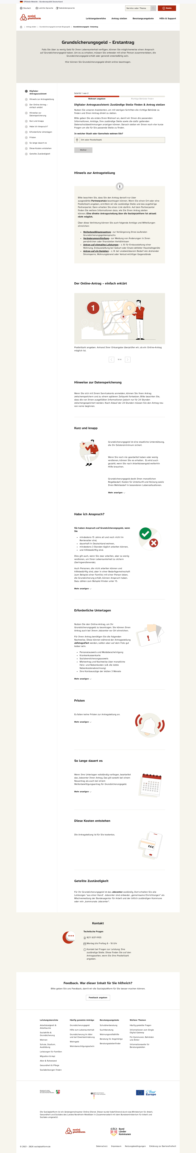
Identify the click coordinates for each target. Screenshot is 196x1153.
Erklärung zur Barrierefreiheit (162, 1146)
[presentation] (117, 492)
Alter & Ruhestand (48, 1061)
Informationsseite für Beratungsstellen (139, 1045)
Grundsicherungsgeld (79, 1025)
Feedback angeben (98, 998)
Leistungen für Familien (51, 1052)
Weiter (83, 150)
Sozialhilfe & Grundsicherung (47, 1034)
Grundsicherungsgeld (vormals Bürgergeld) (54, 27)
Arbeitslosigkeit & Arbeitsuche (48, 1026)
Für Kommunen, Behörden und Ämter (142, 1038)
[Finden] (153, 8)
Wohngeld (74, 1042)
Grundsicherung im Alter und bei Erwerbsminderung (82, 1035)
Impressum (116, 1146)
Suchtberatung (106, 1030)
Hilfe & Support (167, 18)
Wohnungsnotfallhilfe (109, 1034)
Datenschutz (101, 1146)
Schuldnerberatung (108, 1025)
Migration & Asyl (47, 1056)
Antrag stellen (119, 18)
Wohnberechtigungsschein (82, 1046)
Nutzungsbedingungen (135, 1146)
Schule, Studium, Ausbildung (47, 1045)
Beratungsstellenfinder (110, 1044)
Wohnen (43, 1040)
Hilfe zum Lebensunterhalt (82, 1030)
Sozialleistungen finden (51, 1070)
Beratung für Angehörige (111, 1039)
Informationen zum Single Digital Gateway (142, 1031)
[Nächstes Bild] (127, 359)
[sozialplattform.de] (30, 17)
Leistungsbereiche (96, 18)
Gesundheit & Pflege (49, 1065)
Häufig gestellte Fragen (140, 1025)
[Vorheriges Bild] (111, 359)
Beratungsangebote (143, 18)
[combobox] (28, 8)
